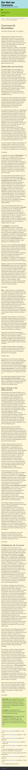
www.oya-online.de (10, 731)
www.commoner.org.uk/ (11, 734)
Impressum (3, 768)
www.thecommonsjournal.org (12, 756)
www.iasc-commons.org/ (11, 760)
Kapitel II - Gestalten (5, 18)
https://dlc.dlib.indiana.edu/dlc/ (13, 742)
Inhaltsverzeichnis (5, 12)
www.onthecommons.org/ (12, 738)
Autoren (3, 15)
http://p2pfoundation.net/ (11, 745)
